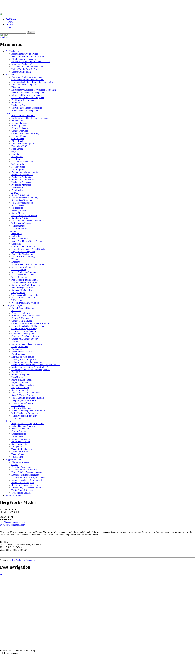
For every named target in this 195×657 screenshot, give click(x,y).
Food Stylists (17, 149)
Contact (9, 24)
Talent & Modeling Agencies (24, 449)
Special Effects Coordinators (24, 215)
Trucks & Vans (18, 405)
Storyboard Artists (19, 218)
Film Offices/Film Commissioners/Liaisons (30, 61)
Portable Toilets (18, 372)
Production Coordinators (22, 179)
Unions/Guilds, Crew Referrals (25, 69)
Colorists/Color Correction (23, 246)
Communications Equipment (24, 333)
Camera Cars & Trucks (21, 321)
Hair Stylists (16, 154)
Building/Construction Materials (25, 315)
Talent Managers (18, 454)
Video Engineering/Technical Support (28, 410)
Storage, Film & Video (21, 290)
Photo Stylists (17, 169)
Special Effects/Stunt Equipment (26, 392)
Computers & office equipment (25, 336)
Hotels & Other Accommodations (26, 472)
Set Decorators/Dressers (22, 203)
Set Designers (17, 205)
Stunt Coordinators (19, 444)
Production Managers (21, 185)
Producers (15, 102)
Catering (15, 464)
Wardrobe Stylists (19, 228)
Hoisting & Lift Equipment (23, 359)
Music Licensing (18, 269)
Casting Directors (19, 431)
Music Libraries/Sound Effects (25, 267)
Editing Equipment (19, 346)
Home (8, 27)
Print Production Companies (24, 100)
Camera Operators (19, 131)
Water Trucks (17, 418)
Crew (8, 113)
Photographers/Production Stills (25, 172)
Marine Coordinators (20, 439)
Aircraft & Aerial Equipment (24, 308)
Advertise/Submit (13, 495)
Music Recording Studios (22, 274)
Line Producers (18, 159)
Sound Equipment (19, 390)
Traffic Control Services (22, 490)
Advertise (10, 22)
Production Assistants (21, 177)
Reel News (11, 19)
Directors (15, 87)
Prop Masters (17, 190)
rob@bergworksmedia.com (12, 522)
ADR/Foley (16, 233)
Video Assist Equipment (22, 408)
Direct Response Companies (24, 84)
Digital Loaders (18, 141)
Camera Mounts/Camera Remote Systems (30, 323)
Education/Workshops (21, 467)
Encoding (15, 262)
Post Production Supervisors (24, 282)
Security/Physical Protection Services (28, 487)
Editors (14, 259)
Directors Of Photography (23, 143)
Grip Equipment (18, 354)
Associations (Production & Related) (27, 56)
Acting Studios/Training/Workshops (27, 423)
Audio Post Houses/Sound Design (26, 241)
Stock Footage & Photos (22, 287)
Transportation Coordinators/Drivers (27, 220)
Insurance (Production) (21, 64)
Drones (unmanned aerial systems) (26, 344)
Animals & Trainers (20, 428)
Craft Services (17, 138)
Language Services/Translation (25, 475)
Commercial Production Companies (27, 79)
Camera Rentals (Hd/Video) (24, 328)
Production (11, 74)
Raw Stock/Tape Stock (21, 380)
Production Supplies (20, 374)
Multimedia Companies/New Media (27, 264)
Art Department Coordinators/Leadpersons (30, 118)
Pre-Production (12, 51)
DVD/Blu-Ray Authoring (23, 256)
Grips (13, 151)
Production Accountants (22, 174)
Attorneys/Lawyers (20, 462)
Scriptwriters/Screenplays (22, 200)
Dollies (14, 341)
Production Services (20, 105)
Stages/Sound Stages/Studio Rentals (27, 398)
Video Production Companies (24, 110)
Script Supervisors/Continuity (24, 197)
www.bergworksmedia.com (12, 525)
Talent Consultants (19, 452)
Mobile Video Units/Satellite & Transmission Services (35, 364)
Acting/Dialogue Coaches (23, 426)
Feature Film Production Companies (27, 92)
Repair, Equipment (19, 382)
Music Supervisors (19, 277)
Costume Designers (20, 136)
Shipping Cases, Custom (22, 385)
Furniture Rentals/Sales (21, 351)
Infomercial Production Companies (27, 95)
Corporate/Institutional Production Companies (32, 82)
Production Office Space (22, 482)
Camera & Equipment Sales (23, 318)
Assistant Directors (19, 123)
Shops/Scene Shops (20, 387)
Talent (8, 421)
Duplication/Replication (22, 254)
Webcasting (16, 300)
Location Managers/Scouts (23, 161)
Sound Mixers (17, 213)
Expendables (17, 349)
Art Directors (17, 120)
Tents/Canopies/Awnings (22, 403)
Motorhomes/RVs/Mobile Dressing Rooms (30, 369)
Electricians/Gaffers (20, 146)
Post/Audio (11, 231)
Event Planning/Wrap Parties (24, 469)
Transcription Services (21, 493)
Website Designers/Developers (25, 303)
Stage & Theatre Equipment (24, 395)
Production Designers (21, 182)
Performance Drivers (20, 441)
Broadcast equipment (20, 313)
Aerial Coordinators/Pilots (23, 115)
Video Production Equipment (24, 413)
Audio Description (19, 238)
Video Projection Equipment (24, 416)
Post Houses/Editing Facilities (24, 280)
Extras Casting (18, 436)
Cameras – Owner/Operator (23, 331)
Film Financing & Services (23, 59)
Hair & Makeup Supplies (22, 357)
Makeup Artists (18, 164)
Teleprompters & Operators (23, 400)
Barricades (16, 310)
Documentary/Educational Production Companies (33, 90)
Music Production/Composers (24, 272)
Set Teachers (17, 208)
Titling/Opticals (18, 292)
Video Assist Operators (21, 223)
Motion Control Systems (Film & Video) (29, 367)
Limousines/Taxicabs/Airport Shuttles (28, 477)
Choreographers (18, 434)
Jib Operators (17, 156)
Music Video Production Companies (27, 97)
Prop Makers (17, 187)
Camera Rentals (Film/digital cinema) (28, 326)
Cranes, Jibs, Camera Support (24, 339)
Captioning (16, 244)
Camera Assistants (19, 128)
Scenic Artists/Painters (21, 195)
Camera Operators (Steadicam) (25, 133)
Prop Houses (17, 377)
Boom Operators (18, 125)
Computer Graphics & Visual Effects (28, 249)
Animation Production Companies (26, 77)
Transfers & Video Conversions (25, 295)
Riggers (14, 192)
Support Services (13, 459)
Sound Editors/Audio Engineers (25, 285)
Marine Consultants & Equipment (26, 480)
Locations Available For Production (27, 66)
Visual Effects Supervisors (23, 297)
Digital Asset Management (23, 251)
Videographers (18, 226)
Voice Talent (17, 457)
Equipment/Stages (14, 305)
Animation (16, 236)
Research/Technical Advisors (24, 485)
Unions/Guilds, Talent (21, 72)
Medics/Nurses (18, 167)
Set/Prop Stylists (18, 210)
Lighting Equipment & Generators (26, 362)
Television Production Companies (26, 108)
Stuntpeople (16, 446)
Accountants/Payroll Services (24, 54)
